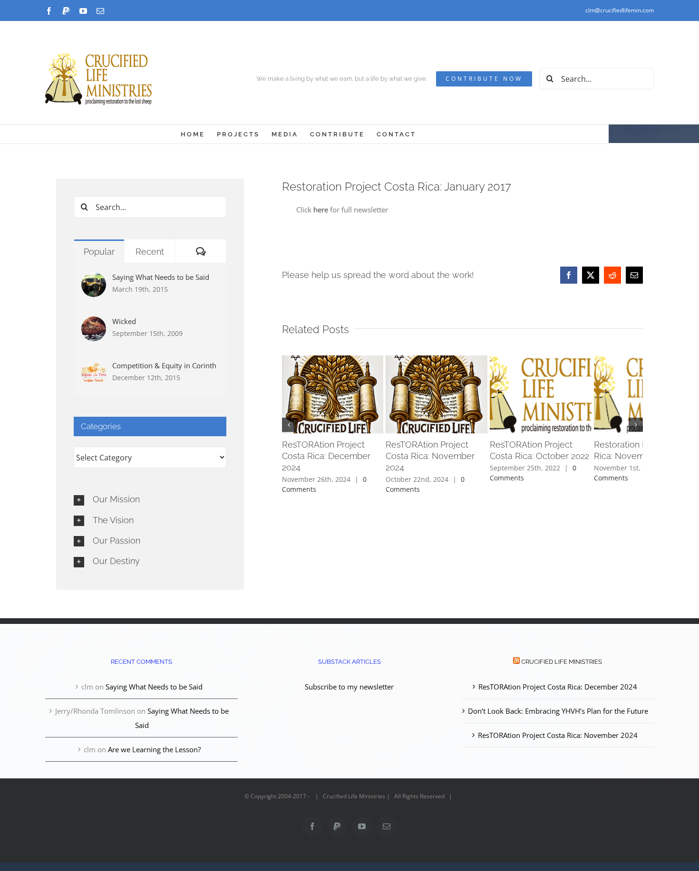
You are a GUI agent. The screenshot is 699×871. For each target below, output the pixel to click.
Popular (99, 252)
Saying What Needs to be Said (160, 277)
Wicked (124, 321)
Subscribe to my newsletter (349, 686)
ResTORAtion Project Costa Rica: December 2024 (557, 686)
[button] (289, 426)
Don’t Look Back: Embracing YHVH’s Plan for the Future (558, 711)
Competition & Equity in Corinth (164, 365)
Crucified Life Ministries (561, 661)
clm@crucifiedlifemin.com (619, 10)
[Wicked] (93, 323)
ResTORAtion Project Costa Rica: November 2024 (558, 735)
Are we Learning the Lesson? (154, 749)
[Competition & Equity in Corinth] (93, 368)
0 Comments (498, 481)
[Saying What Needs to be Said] (93, 279)
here (320, 209)
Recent (150, 252)
